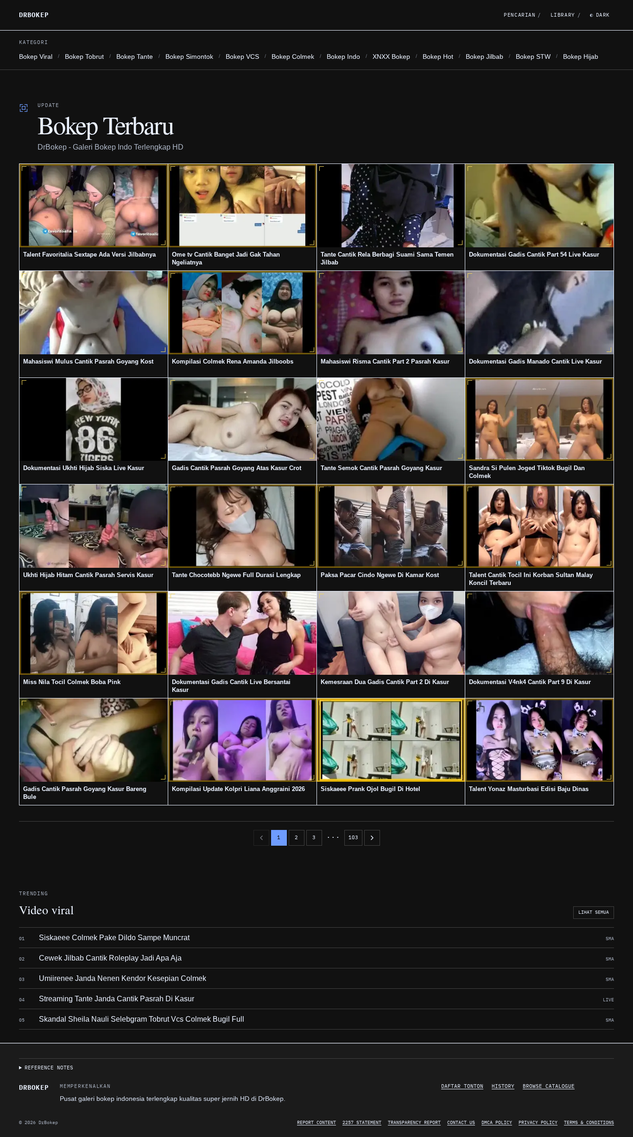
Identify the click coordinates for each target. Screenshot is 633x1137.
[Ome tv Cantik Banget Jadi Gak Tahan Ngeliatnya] (242, 205)
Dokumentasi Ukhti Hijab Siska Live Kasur (83, 468)
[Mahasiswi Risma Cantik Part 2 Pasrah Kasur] (391, 312)
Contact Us (461, 1122)
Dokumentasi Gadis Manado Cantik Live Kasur (535, 361)
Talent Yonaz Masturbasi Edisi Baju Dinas (529, 788)
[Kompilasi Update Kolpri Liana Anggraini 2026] (242, 740)
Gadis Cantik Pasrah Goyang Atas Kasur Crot (236, 468)
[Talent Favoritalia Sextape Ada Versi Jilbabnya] (93, 205)
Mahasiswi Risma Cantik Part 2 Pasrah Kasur (385, 361)
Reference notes (49, 1067)
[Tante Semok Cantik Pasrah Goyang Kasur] (391, 419)
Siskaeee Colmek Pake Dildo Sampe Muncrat (114, 938)
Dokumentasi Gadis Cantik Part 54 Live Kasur (534, 254)
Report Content (316, 1122)
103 (353, 837)
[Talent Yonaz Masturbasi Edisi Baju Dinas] (539, 740)
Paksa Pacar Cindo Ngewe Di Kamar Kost (380, 575)
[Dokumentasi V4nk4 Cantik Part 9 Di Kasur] (539, 633)
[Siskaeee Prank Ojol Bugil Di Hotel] (391, 740)
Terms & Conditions (589, 1122)
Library (566, 15)
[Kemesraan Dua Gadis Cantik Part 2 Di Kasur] (391, 633)
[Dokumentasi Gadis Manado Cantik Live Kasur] (539, 312)
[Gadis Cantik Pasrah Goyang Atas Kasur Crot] (242, 419)
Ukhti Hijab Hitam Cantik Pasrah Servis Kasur (88, 575)
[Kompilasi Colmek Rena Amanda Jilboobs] (242, 312)
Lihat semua (593, 912)
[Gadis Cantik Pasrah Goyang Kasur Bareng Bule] (93, 740)
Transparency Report (414, 1122)
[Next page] (372, 838)
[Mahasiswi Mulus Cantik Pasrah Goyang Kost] (93, 312)
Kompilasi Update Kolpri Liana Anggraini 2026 (238, 788)
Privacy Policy (538, 1122)
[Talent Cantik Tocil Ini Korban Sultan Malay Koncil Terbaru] (539, 526)
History (503, 1086)
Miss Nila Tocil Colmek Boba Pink (71, 681)
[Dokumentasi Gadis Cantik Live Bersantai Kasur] (242, 633)
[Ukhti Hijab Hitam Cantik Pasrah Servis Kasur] (93, 526)
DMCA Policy (496, 1122)
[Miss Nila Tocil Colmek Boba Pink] (93, 633)
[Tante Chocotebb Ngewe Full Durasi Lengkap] (242, 526)
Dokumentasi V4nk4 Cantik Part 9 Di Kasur (530, 681)
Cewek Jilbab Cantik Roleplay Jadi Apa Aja (110, 958)
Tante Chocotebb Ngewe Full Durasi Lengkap (236, 575)
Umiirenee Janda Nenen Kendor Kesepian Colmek (122, 978)
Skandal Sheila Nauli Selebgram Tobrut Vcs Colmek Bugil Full (141, 1019)
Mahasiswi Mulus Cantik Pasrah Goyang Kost (88, 361)
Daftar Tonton (462, 1086)
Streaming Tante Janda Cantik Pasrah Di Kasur (116, 999)
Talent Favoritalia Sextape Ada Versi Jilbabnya (89, 254)
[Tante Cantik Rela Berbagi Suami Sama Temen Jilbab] (391, 205)
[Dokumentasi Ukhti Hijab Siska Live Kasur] (93, 419)
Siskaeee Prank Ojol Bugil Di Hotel (370, 788)
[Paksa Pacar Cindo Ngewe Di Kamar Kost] (391, 526)
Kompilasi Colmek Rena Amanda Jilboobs (232, 361)
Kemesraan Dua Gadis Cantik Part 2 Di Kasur (385, 681)
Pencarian (522, 15)
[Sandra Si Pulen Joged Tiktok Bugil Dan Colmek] (539, 419)
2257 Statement (361, 1122)
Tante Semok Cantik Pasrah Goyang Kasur (381, 468)
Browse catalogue (549, 1086)
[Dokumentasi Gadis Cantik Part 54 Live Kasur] (539, 205)
